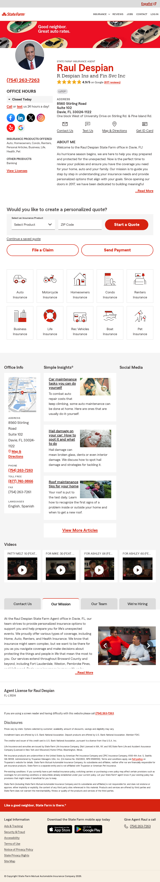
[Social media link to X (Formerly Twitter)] (31, 118)
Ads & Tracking (13, 826)
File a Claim (43, 250)
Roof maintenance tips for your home (64, 484)
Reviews (117, 14)
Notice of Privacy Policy (18, 849)
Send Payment (117, 250)
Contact (141, 14)
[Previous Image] (106, 646)
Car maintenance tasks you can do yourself (63, 383)
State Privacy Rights (16, 855)
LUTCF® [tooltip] (62, 91)
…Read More (144, 191)
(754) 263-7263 (23, 80)
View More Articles (80, 530)
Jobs (130, 14)
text (19, 106)
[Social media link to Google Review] (21, 128)
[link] (13, 14)
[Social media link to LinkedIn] (21, 118)
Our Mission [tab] (61, 604)
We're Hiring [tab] (138, 604)
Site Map (9, 861)
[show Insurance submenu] (108, 14)
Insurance (100, 14)
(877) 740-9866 (20, 481)
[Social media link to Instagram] (41, 118)
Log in (154, 14)
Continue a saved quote (24, 239)
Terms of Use (12, 843)
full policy (137, 759)
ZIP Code (67, 224)
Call (9, 106)
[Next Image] (148, 646)
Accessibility (12, 837)
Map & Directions (15, 454)
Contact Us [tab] (23, 604)
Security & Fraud (14, 832)
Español (146, 3)
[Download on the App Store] (59, 829)
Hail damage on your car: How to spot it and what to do (62, 437)
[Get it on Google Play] (88, 829)
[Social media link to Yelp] (11, 128)
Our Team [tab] (99, 604)
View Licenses (17, 170)
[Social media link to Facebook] (11, 118)
